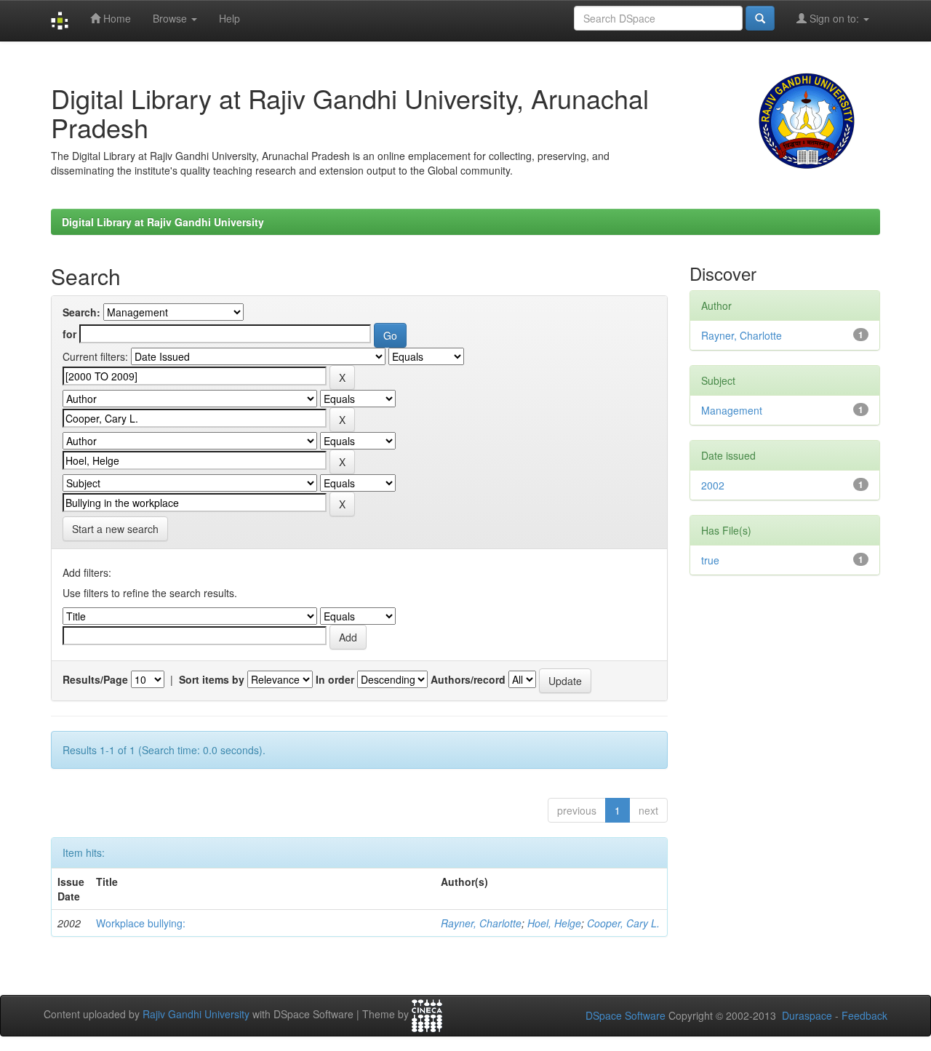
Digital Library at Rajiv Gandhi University (163, 222)
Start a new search (115, 528)
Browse (171, 18)
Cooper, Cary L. (623, 923)
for (69, 334)
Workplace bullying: (140, 923)
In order (335, 679)
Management (731, 410)
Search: (81, 312)
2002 (712, 485)
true (710, 560)
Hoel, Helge (554, 923)
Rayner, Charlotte (481, 923)
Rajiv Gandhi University (196, 1014)
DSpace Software (626, 1015)
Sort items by (211, 679)
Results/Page (95, 679)
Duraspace (807, 1015)
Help (229, 18)
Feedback (864, 1015)
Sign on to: (834, 18)
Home (115, 18)
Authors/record (468, 679)
